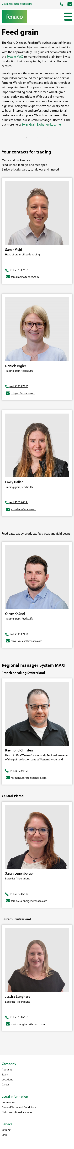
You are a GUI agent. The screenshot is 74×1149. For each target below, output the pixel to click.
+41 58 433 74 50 (18, 634)
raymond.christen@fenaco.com (28, 778)
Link (4, 1135)
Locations (7, 1079)
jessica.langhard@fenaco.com (28, 1024)
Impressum (8, 1102)
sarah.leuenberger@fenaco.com (29, 901)
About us (7, 1069)
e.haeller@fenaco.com (23, 509)
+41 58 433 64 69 (18, 1017)
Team (5, 1074)
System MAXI (15, 57)
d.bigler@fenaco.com (23, 393)
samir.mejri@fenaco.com (25, 277)
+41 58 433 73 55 (18, 386)
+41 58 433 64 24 (18, 502)
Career (5, 1084)
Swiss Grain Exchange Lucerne (41, 124)
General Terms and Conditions (19, 1107)
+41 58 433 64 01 (18, 771)
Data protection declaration (17, 1112)
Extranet (6, 1130)
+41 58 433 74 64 (18, 270)
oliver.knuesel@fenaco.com (26, 641)
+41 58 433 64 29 (18, 894)
